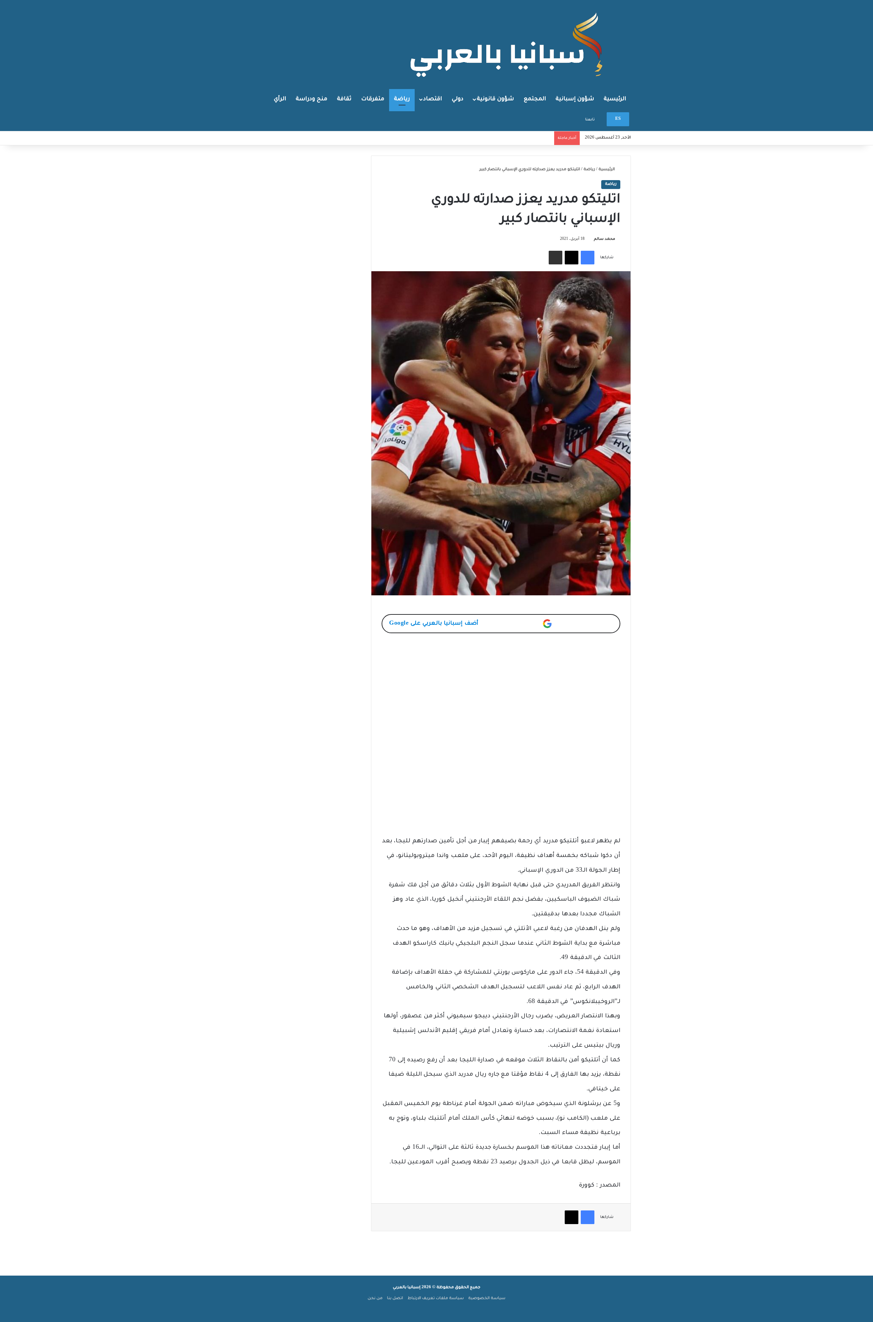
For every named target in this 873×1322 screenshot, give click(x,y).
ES (618, 119)
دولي (457, 99)
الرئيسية (615, 99)
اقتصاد (432, 99)
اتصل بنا (395, 1298)
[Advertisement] (501, 691)
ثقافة (344, 99)
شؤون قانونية (495, 99)
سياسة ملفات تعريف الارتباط (436, 1298)
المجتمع (535, 99)
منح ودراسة (311, 99)
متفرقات (372, 99)
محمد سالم (604, 239)
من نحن (375, 1298)
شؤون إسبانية (575, 99)
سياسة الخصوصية (486, 1298)
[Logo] (508, 44)
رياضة (402, 99)
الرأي (280, 99)
